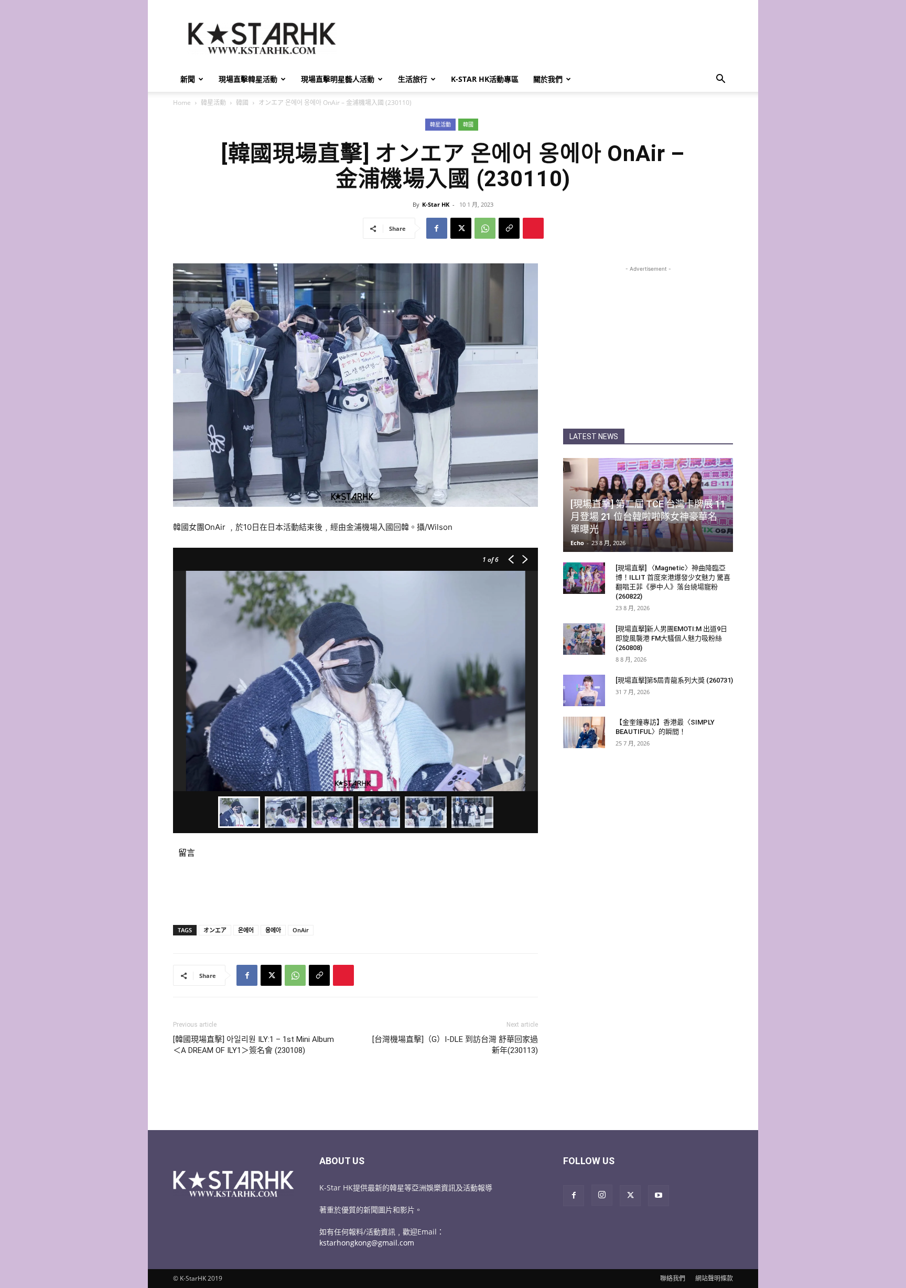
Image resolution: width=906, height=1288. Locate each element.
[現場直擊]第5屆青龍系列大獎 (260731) (674, 680)
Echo (577, 543)
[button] (720, 80)
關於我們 (548, 79)
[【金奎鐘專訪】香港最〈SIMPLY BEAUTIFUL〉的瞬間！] (584, 732)
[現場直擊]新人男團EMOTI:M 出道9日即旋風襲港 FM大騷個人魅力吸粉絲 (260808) (671, 638)
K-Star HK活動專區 (485, 79)
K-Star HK (435, 204)
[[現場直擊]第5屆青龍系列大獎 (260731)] (584, 690)
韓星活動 (213, 102)
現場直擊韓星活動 (248, 79)
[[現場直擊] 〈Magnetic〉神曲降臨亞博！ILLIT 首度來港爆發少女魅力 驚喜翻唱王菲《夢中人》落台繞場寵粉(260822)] (584, 578)
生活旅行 (412, 79)
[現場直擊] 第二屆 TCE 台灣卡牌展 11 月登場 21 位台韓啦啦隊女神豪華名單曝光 (648, 516)
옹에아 (273, 930)
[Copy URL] (509, 228)
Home (182, 102)
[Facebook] (436, 228)
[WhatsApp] (484, 228)
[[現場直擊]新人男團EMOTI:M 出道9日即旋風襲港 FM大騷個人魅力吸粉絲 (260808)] (584, 639)
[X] (460, 228)
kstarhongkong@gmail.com (366, 1243)
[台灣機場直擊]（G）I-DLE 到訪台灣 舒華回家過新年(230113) (455, 1045)
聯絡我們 (672, 1278)
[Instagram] (601, 1195)
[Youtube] (658, 1195)
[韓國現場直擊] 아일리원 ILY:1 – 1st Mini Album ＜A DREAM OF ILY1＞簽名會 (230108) (253, 1045)
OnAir (301, 930)
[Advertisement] (542, 38)
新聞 (187, 79)
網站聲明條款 (714, 1278)
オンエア (214, 930)
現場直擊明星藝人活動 (337, 79)
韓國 (242, 102)
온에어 (246, 930)
